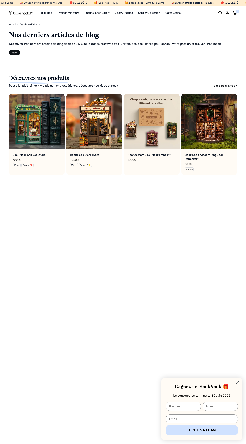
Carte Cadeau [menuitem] (173, 13)
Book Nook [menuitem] (46, 13)
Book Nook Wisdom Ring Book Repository (204, 157)
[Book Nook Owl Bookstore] (37, 121)
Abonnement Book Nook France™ (149, 155)
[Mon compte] (227, 13)
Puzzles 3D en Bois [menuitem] (96, 13)
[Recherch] (220, 13)
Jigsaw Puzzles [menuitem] (124, 13)
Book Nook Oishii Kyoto (84, 155)
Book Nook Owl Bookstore (29, 155)
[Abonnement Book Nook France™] (152, 121)
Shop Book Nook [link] (224, 85)
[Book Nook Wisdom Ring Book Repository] (209, 121)
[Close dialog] (238, 382)
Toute (14, 52)
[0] (234, 13)
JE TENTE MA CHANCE (202, 430)
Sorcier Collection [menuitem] (149, 13)
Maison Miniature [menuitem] (69, 13)
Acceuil (12, 24)
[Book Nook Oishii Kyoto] (94, 121)
